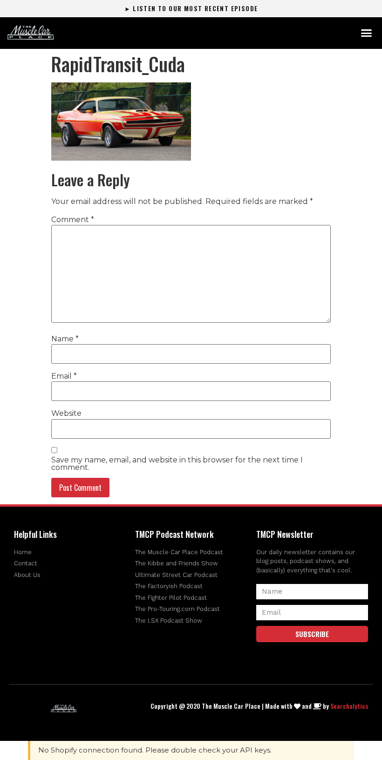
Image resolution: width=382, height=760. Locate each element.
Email (64, 376)
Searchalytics (349, 706)
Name (65, 339)
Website (66, 413)
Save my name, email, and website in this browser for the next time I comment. (177, 463)
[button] (366, 33)
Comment (72, 220)
